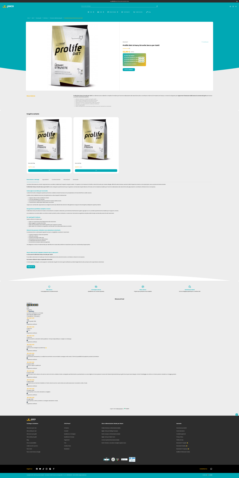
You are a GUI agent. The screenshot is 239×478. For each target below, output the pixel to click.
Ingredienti (45, 180)
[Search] (157, 6)
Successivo (37, 316)
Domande (75, 180)
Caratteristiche (56, 180)
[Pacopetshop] (37, 469)
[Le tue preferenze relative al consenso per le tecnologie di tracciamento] (237, 476)
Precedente (30, 316)
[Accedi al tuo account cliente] (230, 6)
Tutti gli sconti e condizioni (130, 63)
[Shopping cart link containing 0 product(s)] (233, 6)
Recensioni (67, 180)
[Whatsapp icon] (236, 414)
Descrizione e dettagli (33, 180)
